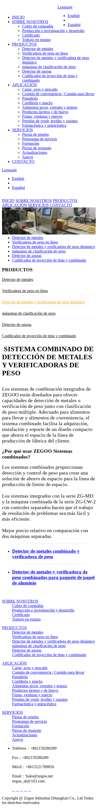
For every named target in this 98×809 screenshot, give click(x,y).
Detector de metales (37, 49)
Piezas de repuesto (36, 148)
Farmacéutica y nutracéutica (44, 125)
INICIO (18, 17)
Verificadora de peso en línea (45, 53)
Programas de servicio (39, 139)
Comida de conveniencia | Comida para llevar (58, 94)
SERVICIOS (22, 130)
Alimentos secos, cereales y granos (49, 107)
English (18, 178)
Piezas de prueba (35, 134)
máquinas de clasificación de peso (49, 67)
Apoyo (27, 157)
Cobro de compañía (37, 26)
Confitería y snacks (37, 103)
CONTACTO (23, 161)
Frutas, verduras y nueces (42, 116)
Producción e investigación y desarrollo (53, 31)
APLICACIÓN (24, 85)
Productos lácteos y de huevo (45, 112)
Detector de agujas (37, 71)
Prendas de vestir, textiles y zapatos (50, 121)
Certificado (31, 35)
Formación (30, 143)
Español (18, 187)
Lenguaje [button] (9, 170)
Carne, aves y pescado (40, 89)
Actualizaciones (34, 152)
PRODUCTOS (24, 44)
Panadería (30, 98)
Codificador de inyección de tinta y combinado (49, 260)
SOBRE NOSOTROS (30, 22)
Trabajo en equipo (36, 40)
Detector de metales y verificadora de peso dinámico (53, 247)
